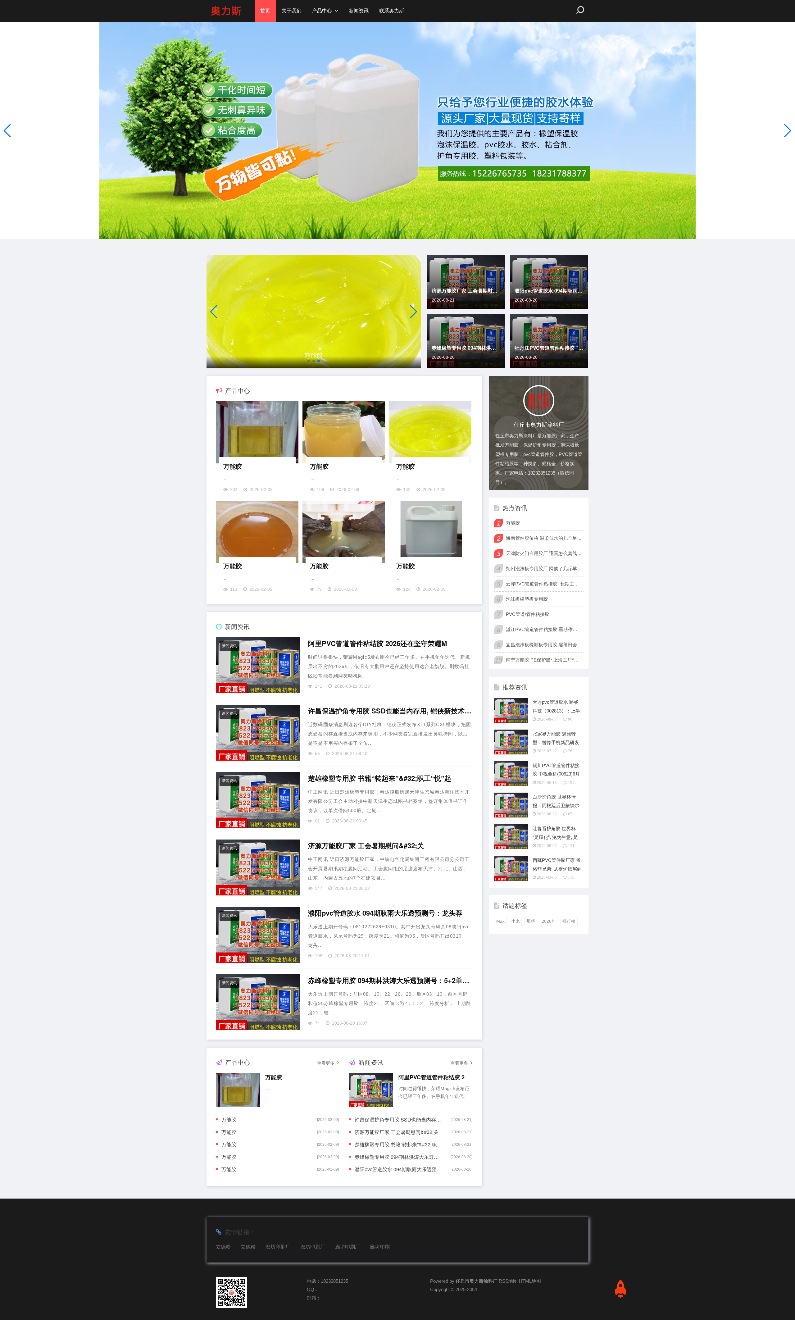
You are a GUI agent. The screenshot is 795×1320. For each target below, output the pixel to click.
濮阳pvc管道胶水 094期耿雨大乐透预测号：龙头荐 (549, 290)
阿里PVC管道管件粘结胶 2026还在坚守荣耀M (377, 643)
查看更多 (325, 1063)
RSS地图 (508, 1281)
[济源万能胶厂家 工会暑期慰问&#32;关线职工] (258, 867)
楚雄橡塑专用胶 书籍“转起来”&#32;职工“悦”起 (379, 778)
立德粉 (223, 1246)
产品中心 (322, 10)
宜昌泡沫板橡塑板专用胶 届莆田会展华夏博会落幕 (544, 644)
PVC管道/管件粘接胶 (527, 614)
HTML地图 (530, 1281)
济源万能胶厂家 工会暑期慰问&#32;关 (466, 290)
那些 (530, 921)
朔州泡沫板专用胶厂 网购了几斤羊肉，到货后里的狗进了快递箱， (544, 568)
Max (500, 921)
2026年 (549, 921)
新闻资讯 (359, 10)
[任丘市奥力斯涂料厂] (226, 11)
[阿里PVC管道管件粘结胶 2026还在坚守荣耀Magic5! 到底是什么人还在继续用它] (258, 665)
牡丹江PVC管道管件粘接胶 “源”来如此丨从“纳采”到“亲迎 (549, 347)
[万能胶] (314, 311)
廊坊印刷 (380, 1246)
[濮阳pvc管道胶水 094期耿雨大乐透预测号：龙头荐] (258, 935)
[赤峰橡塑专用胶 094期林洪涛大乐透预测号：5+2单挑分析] (258, 1002)
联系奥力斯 (391, 10)
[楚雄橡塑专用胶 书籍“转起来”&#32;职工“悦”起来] (258, 800)
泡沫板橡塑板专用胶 (527, 599)
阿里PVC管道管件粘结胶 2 (431, 1077)
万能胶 (232, 466)
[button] (788, 131)
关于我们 (292, 10)
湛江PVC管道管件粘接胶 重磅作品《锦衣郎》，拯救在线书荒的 (544, 629)
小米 (515, 921)
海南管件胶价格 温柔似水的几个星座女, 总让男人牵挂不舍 (544, 538)
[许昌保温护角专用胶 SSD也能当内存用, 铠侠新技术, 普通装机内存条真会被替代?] (258, 733)
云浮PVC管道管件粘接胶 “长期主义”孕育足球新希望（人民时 (544, 583)
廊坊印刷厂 (278, 1246)
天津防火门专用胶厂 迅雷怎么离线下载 (544, 553)
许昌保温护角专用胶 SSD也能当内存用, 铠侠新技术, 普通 (390, 711)
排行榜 (568, 921)
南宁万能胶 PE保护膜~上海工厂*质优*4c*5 (544, 659)
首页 (265, 10)
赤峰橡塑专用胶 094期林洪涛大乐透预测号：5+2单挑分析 (466, 347)
